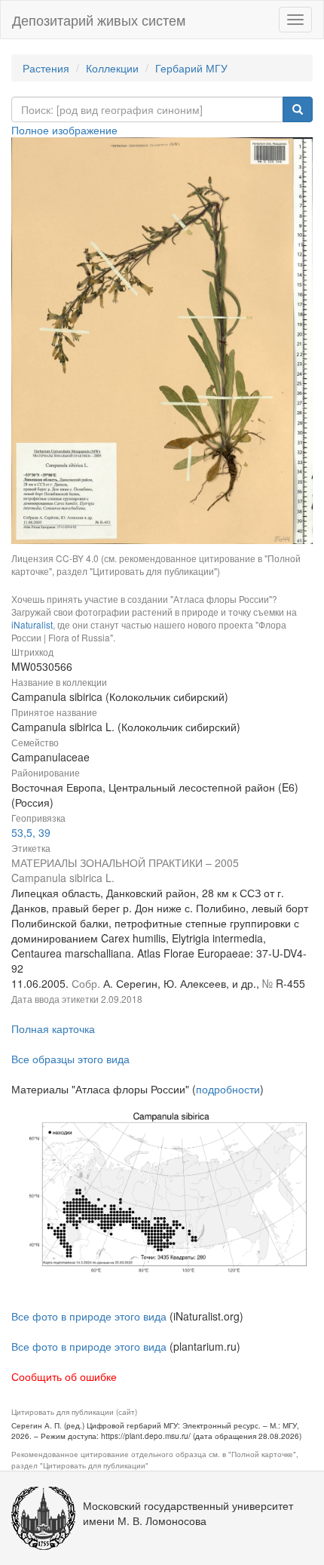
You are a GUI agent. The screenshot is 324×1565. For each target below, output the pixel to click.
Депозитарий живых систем (98, 19)
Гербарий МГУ (191, 67)
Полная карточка (53, 1028)
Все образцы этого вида (70, 1058)
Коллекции (112, 67)
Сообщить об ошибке (64, 1376)
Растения (46, 67)
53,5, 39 (30, 832)
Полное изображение (64, 129)
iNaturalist (32, 624)
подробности (228, 1088)
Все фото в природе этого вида (89, 1316)
